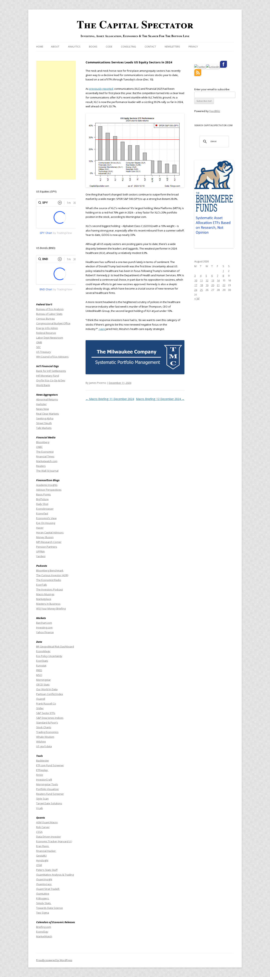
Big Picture (42, 499)
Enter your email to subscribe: (212, 89)
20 (212, 285)
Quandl (40, 699)
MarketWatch (44, 936)
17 (195, 285)
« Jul (196, 298)
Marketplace (43, 599)
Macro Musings (45, 594)
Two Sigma (42, 912)
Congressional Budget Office (53, 323)
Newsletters (172, 46)
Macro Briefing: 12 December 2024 (160, 399)
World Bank (43, 385)
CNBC (39, 447)
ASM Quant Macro (47, 822)
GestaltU (41, 855)
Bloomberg (42, 442)
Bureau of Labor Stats (49, 314)
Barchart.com (44, 623)
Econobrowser (45, 508)
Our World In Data (47, 689)
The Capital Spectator (135, 24)
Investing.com (44, 627)
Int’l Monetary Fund (47, 375)
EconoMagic (43, 651)
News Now (42, 409)
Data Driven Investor (48, 836)
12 (207, 280)
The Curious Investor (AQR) (52, 575)
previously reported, (101, 88)
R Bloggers (42, 898)
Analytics (74, 46)
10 (195, 280)
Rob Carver (43, 827)
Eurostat (41, 665)
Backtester (42, 760)
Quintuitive (42, 893)
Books (93, 46)
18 (201, 285)
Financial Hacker (46, 851)
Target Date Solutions (49, 803)
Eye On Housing (45, 523)
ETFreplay (42, 770)
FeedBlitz (214, 111)
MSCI (39, 675)
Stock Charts (43, 727)
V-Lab (39, 808)
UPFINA (40, 551)
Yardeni (40, 556)
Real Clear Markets (47, 413)
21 (218, 285)
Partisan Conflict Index (49, 694)
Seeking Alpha (44, 418)
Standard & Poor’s (47, 722)
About (55, 46)
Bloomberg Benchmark (49, 570)
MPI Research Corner (48, 542)
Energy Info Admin (47, 328)
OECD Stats (43, 684)
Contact (150, 46)
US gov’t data (44, 746)
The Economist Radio (48, 580)
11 (201, 280)
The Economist (45, 451)
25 (201, 290)
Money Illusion (45, 537)
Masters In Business (48, 604)
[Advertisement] (56, 120)
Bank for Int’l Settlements (51, 371)
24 (195, 290)
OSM (39, 865)
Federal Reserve (46, 333)
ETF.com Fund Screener (50, 765)
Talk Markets (44, 428)
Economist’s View (46, 518)
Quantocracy (44, 884)
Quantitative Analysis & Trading (55, 874)
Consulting (128, 46)
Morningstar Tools (47, 784)
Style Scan (42, 798)
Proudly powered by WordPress (54, 960)
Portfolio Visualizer (47, 789)
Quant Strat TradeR (48, 889)
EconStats (42, 661)
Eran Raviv (42, 846)
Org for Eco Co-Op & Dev (50, 380)
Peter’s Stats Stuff (47, 870)
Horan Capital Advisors (50, 532)
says (102, 329)
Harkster (41, 404)
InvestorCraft (44, 779)
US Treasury (43, 352)
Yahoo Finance (45, 632)
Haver (39, 527)
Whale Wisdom (45, 737)
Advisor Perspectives (48, 489)
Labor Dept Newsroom (49, 337)
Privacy (193, 46)
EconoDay (42, 931)
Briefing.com (43, 927)
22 (224, 285)
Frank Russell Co (46, 703)
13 (212, 280)
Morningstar (43, 680)
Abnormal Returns (47, 399)
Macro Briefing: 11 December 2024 (110, 399)
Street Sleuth (44, 423)
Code (109, 46)
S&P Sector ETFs (45, 713)
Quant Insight (44, 879)
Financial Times (45, 456)
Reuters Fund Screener (50, 794)
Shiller (40, 708)
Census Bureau (45, 318)
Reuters (41, 466)
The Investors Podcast (49, 589)
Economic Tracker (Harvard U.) (54, 841)
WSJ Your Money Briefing (51, 608)
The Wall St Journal (47, 470)
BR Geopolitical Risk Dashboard (55, 646)
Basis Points (43, 494)
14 (218, 280)
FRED (39, 670)
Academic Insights (47, 485)
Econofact (42, 513)
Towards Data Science (49, 908)
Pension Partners (46, 546)
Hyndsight (42, 860)
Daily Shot (42, 504)
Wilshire (41, 741)
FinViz (39, 775)
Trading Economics (47, 732)
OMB (39, 342)
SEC (38, 347)
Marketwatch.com (46, 461)
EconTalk (41, 585)
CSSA (39, 832)
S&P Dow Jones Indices (49, 718)
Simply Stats (43, 903)
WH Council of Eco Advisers (52, 356)
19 (207, 285)
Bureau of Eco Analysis (50, 309)
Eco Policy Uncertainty (49, 656)
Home (39, 46)
